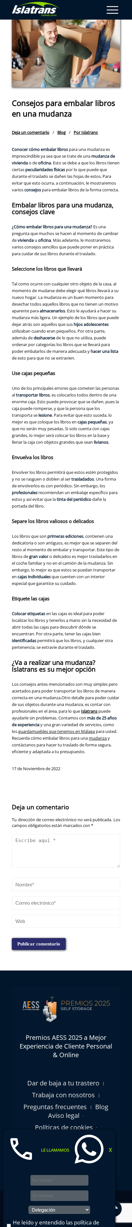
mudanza (98, 738)
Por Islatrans (86, 132)
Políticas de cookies (64, 1127)
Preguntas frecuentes (55, 1106)
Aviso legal (63, 1115)
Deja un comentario (30, 132)
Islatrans (89, 711)
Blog (61, 132)
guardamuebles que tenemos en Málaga (56, 731)
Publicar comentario (38, 943)
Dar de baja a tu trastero (63, 1083)
